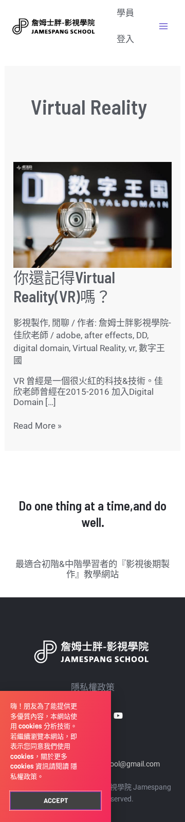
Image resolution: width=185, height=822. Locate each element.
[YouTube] (118, 715)
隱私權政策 (93, 687)
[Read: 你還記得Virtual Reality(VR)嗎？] (92, 214)
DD (141, 335)
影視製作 (30, 323)
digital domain (41, 348)
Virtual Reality (98, 348)
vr (131, 348)
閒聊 (60, 323)
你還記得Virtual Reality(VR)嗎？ (64, 286)
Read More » (37, 426)
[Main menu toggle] (163, 26)
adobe (68, 335)
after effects (108, 335)
